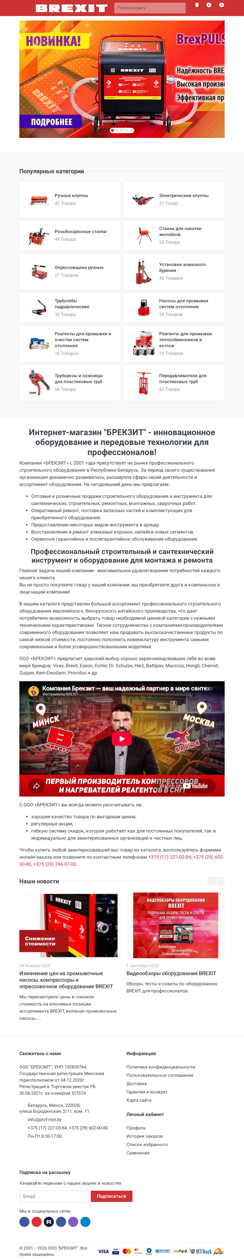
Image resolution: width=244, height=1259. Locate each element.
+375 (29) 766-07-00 (54, 864)
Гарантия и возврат (147, 1092)
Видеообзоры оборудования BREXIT (171, 973)
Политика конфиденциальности (160, 1067)
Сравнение (138, 1153)
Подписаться (111, 1196)
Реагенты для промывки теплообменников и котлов (185, 339)
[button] (112, 130)
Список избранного (147, 1144)
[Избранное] (193, 8)
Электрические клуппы (184, 195)
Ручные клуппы (71, 195)
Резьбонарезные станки (81, 231)
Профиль (136, 1128)
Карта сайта (138, 1100)
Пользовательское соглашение (159, 1075)
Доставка (136, 1083)
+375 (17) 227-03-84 (169, 857)
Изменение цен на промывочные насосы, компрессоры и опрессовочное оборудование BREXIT (66, 979)
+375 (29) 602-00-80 (88, 1128)
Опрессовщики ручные (79, 267)
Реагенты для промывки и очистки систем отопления (83, 339)
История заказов (144, 1136)
